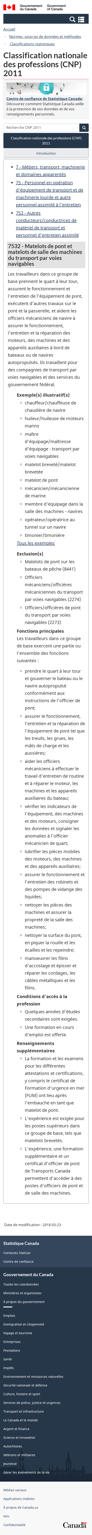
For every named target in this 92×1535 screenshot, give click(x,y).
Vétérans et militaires (19, 1455)
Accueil (9, 29)
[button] (46, 19)
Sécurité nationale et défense (25, 1385)
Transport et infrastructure (23, 1411)
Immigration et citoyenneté (23, 1324)
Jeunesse (10, 1464)
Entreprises (12, 1342)
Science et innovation (19, 1437)
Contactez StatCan (17, 1253)
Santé (7, 1359)
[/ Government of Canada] (34, 8)
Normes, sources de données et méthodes (45, 36)
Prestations (11, 1350)
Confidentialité (14, 1525)
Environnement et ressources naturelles (33, 1376)
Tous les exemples (36, 543)
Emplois (9, 1315)
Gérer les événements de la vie (26, 1472)
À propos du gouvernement (24, 1302)
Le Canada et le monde (20, 1420)
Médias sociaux (14, 1490)
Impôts (8, 1368)
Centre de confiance (18, 1261)
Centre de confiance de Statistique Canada (44, 98)
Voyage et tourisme (17, 1333)
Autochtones (12, 1446)
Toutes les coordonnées (21, 1284)
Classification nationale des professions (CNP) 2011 (46, 140)
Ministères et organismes (22, 1293)
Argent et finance (16, 1429)
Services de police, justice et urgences (32, 1403)
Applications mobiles (19, 1499)
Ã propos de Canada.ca (20, 1507)
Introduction (46, 153)
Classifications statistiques (32, 44)
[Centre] (46, 89)
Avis (6, 1516)
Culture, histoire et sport (21, 1394)
